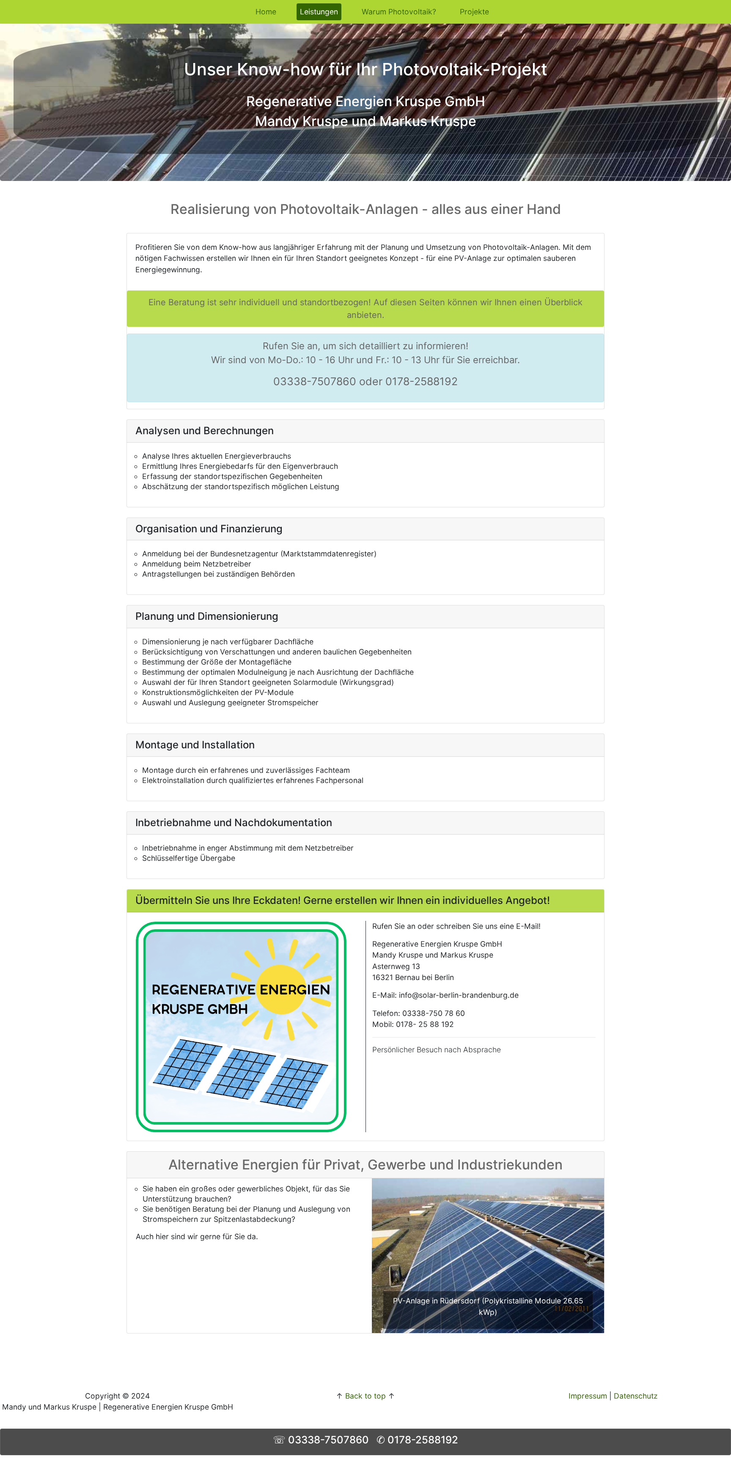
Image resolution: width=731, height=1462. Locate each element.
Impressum (588, 1395)
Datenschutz (636, 1395)
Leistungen (320, 11)
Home (266, 11)
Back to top (365, 1395)
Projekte (474, 11)
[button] (389, 1255)
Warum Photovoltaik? (399, 11)
